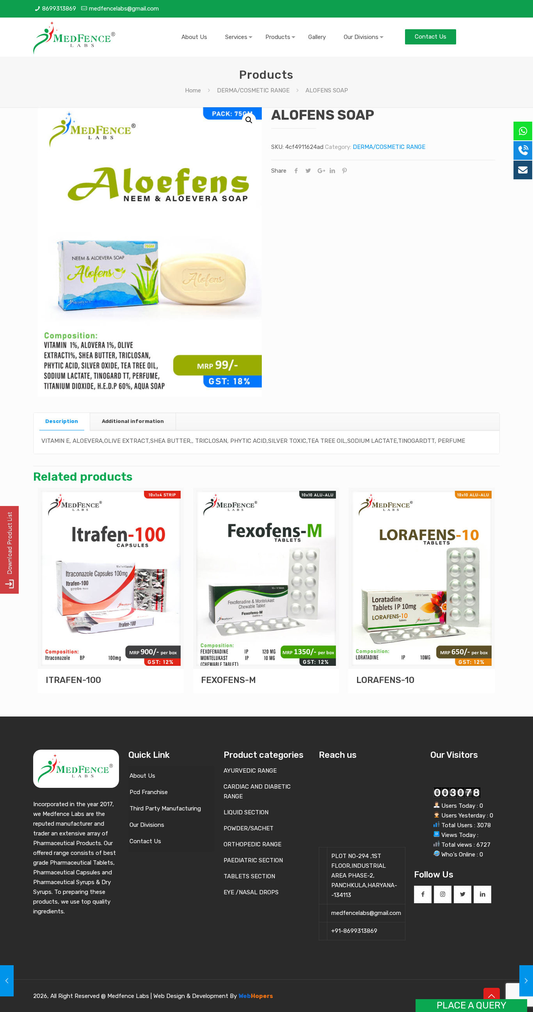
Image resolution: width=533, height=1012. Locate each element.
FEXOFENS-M (228, 680)
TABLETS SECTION (249, 876)
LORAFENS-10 (385, 680)
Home (193, 90)
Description (61, 421)
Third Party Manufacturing (165, 808)
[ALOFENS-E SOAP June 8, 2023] (7, 980)
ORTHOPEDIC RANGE (252, 844)
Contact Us (145, 841)
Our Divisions (147, 824)
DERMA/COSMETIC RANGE (253, 90)
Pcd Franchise (149, 792)
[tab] (62, 421)
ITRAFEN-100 (73, 680)
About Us (142, 775)
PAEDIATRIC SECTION (253, 860)
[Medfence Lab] (75, 37)
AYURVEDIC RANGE (250, 770)
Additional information (133, 421)
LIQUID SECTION (246, 812)
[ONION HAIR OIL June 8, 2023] (526, 980)
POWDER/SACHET (249, 828)
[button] (249, 120)
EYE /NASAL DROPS (251, 892)
